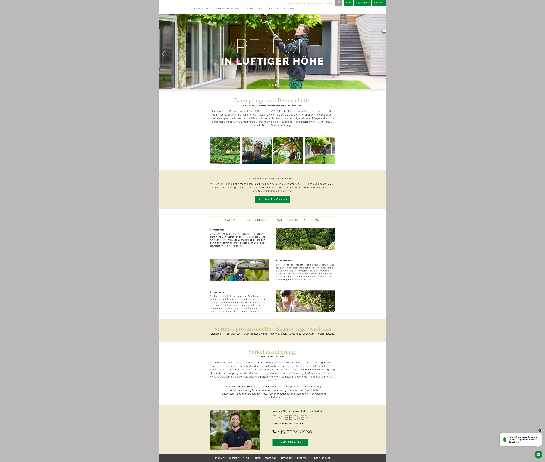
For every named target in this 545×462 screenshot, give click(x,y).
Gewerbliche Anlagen (227, 9)
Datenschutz (322, 458)
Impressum (303, 458)
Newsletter (300, 3)
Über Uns (273, 9)
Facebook (270, 458)
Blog (290, 3)
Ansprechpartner (315, 3)
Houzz (257, 458)
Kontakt (219, 458)
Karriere (289, 9)
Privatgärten (200, 9)
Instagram (286, 458)
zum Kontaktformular (290, 442)
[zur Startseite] (173, 7)
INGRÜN (328, 3)
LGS (284, 3)
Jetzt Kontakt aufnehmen (272, 199)
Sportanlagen (253, 9)
